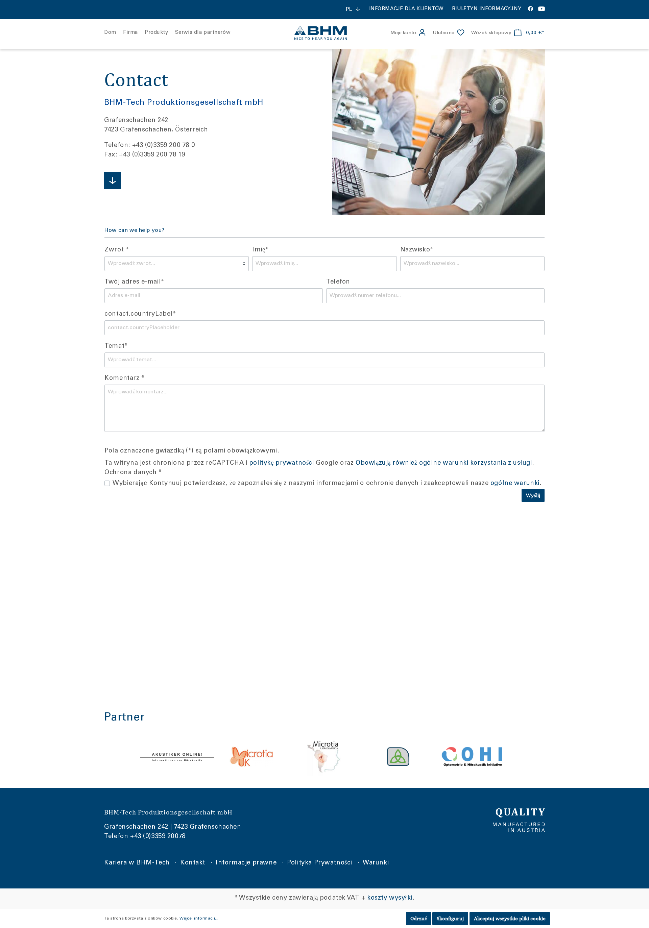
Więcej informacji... (199, 919)
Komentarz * (124, 378)
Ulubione (444, 33)
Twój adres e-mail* (134, 282)
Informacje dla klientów (406, 9)
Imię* (260, 250)
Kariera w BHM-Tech (136, 863)
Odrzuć (418, 918)
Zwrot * (116, 250)
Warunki (376, 863)
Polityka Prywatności (319, 863)
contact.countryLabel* (140, 314)
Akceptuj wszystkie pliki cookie (510, 918)
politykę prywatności (281, 463)
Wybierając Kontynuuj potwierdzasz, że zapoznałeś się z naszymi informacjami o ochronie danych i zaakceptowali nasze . (327, 484)
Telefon (338, 282)
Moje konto (403, 33)
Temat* (116, 346)
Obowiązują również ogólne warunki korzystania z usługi (444, 463)
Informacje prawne (246, 863)
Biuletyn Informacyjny (486, 9)
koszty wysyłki (389, 898)
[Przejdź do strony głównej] (324, 33)
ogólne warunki (514, 484)
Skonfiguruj (450, 918)
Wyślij (533, 495)
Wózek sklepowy (491, 33)
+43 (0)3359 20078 (158, 837)
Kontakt (192, 863)
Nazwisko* (416, 250)
